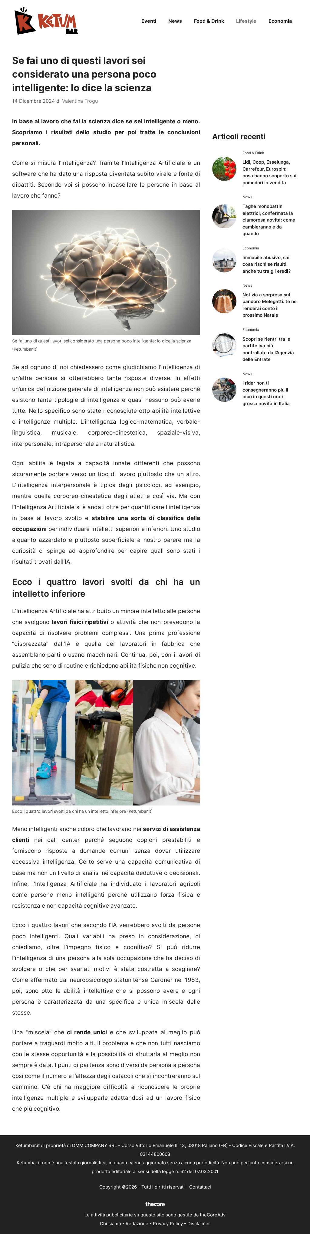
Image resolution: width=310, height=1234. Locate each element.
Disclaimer (198, 1223)
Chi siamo (110, 1223)
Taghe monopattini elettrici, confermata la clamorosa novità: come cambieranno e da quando (268, 219)
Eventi (148, 21)
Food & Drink (209, 21)
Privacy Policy (168, 1223)
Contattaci (200, 1187)
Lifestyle (246, 21)
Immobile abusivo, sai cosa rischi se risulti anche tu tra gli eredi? (266, 264)
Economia (280, 21)
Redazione (137, 1223)
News (175, 21)
